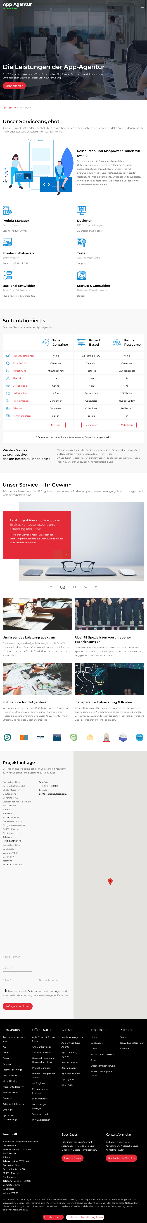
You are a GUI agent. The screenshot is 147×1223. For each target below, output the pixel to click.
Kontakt (124, 1048)
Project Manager (41, 1068)
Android (7, 1052)
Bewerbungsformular (132, 1043)
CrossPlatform (10, 1075)
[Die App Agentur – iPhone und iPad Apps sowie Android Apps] (17, 7)
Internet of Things (12, 1069)
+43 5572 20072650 (13, 864)
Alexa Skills (67, 1085)
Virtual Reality (10, 1081)
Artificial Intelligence (14, 1104)
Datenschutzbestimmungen (44, 991)
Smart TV (8, 1109)
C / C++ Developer (41, 1052)
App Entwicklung (70, 1073)
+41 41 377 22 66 (11, 817)
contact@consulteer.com (53, 793)
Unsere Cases (72, 1158)
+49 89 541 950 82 (48, 786)
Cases (94, 1048)
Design (6, 1058)
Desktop (7, 1098)
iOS (4, 1046)
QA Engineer (39, 1083)
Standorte (125, 1037)
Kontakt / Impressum (102, 1054)
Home (94, 1037)
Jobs (93, 1060)
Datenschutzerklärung (103, 1065)
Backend (7, 1064)
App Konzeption (70, 1062)
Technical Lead (40, 1114)
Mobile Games (10, 1092)
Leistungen (97, 1043)
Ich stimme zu (53, 1217)
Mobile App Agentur (72, 1037)
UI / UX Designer (41, 1119)
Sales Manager (40, 1098)
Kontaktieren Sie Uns (121, 1158)
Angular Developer (42, 1046)
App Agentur (10, 107)
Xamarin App (68, 1068)
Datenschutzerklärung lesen (85, 1217)
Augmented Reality (13, 1087)
